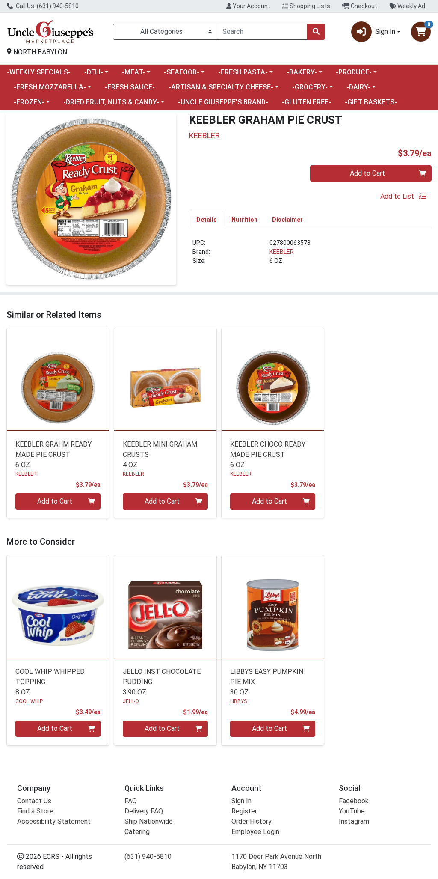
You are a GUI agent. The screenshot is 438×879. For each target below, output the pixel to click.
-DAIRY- (358, 87)
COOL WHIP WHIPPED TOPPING (50, 681)
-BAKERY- (302, 72)
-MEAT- (133, 72)
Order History (251, 821)
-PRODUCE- (354, 72)
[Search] (316, 32)
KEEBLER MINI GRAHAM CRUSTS (160, 454)
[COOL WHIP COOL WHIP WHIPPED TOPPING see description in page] (58, 606)
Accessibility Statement (54, 821)
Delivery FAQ (143, 811)
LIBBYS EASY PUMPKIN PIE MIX (266, 681)
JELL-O (131, 701)
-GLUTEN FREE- (306, 102)
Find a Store (35, 811)
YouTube (352, 811)
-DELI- (93, 72)
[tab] (206, 220)
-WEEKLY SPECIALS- (39, 72)
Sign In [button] (385, 31)
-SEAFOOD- (181, 72)
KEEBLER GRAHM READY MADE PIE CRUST (53, 454)
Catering (137, 832)
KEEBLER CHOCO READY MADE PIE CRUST (267, 454)
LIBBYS (238, 701)
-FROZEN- (29, 102)
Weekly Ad (410, 6)
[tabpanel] (310, 255)
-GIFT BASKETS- (371, 102)
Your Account (250, 6)
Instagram (354, 821)
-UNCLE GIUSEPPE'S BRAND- (223, 102)
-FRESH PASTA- (243, 72)
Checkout (363, 6)
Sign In (241, 801)
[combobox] (262, 32)
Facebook (354, 801)
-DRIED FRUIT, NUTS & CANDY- (111, 102)
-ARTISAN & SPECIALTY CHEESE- (221, 87)
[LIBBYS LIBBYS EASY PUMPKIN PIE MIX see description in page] (273, 606)
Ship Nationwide (148, 821)
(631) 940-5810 (148, 856)
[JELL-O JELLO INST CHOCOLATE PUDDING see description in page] (165, 606)
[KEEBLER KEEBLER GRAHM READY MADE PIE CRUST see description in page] (58, 379)
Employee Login (255, 832)
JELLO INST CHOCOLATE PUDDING (162, 681)
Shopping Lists (309, 6)
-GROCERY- (310, 87)
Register (244, 811)
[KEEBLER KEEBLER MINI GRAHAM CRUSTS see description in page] (165, 379)
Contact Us (34, 801)
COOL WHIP (29, 701)
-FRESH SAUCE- (130, 87)
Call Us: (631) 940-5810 (47, 6)
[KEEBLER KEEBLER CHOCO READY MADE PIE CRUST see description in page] (273, 379)
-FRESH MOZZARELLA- (50, 87)
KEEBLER (281, 251)
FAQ (130, 801)
